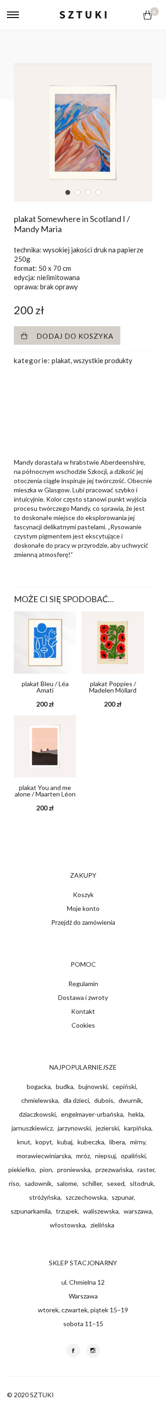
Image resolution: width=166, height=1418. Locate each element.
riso (14, 1183)
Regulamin (83, 983)
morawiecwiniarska (44, 1156)
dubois (103, 1100)
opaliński (133, 1156)
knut (23, 1142)
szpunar (123, 1197)
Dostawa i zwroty (83, 997)
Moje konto (83, 908)
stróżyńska (44, 1197)
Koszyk (83, 894)
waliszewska (101, 1211)
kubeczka (90, 1142)
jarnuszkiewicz (32, 1128)
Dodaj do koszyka (74, 336)
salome (67, 1183)
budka (64, 1086)
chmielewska (39, 1100)
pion (46, 1169)
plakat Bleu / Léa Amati (45, 687)
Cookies (83, 1025)
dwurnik (130, 1100)
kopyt (44, 1142)
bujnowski (92, 1086)
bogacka (39, 1086)
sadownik (38, 1183)
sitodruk (142, 1183)
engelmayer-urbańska (92, 1114)
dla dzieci (76, 1100)
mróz (83, 1156)
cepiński (124, 1086)
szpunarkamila (31, 1211)
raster (145, 1169)
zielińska (102, 1225)
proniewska (73, 1169)
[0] (147, 15)
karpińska (137, 1128)
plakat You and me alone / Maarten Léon (45, 791)
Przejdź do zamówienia (83, 922)
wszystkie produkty (102, 360)
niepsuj (105, 1156)
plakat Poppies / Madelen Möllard (112, 687)
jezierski (107, 1128)
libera (117, 1142)
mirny (137, 1142)
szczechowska (86, 1197)
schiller (92, 1183)
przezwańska (113, 1169)
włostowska (67, 1225)
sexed (116, 1183)
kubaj (64, 1142)
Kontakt (83, 1011)
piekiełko (21, 1169)
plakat (61, 360)
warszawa (138, 1211)
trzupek (67, 1211)
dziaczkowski (37, 1114)
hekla (135, 1114)
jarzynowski (74, 1128)
